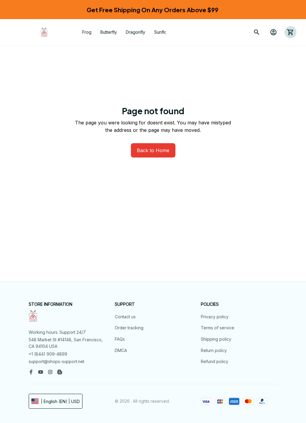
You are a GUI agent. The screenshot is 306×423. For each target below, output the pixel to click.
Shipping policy (216, 339)
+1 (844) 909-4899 (48, 353)
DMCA (121, 350)
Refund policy (214, 361)
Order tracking (129, 327)
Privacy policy (215, 316)
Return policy (214, 350)
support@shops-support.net (56, 361)
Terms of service (217, 327)
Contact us (125, 316)
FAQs (120, 339)
